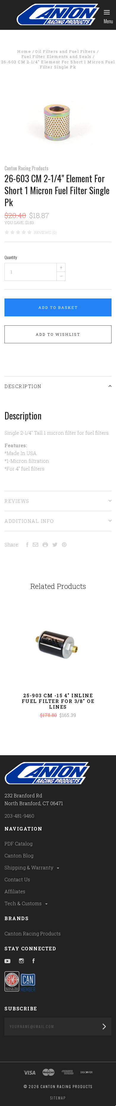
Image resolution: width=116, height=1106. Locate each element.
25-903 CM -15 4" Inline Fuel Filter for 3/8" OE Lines (58, 701)
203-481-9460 (19, 816)
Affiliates (14, 891)
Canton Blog (18, 855)
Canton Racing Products (26, 168)
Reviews (16, 501)
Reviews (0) (45, 232)
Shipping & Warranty (29, 867)
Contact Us (17, 879)
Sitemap (58, 1097)
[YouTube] (7, 961)
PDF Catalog (18, 843)
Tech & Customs (23, 903)
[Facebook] (33, 961)
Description (23, 386)
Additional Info (29, 521)
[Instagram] (21, 961)
